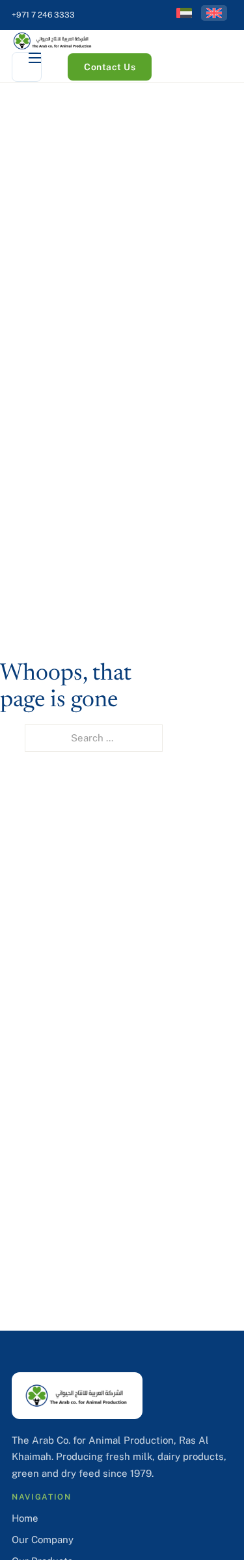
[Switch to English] (214, 13)
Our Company (43, 1539)
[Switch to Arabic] (184, 13)
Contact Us (109, 67)
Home (25, 1518)
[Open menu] (27, 67)
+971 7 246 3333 (43, 15)
